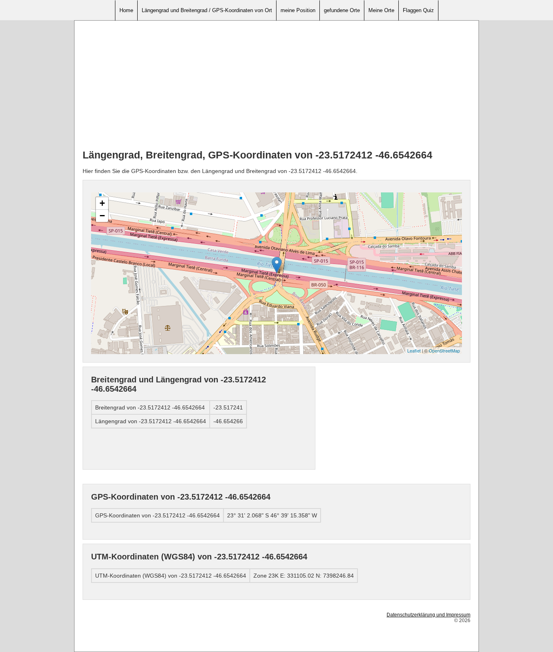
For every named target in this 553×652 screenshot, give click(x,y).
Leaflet (414, 350)
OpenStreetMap (444, 350)
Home (126, 10)
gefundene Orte (342, 10)
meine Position (298, 10)
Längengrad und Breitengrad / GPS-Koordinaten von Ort (207, 10)
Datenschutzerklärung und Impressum (428, 615)
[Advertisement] (276, 85)
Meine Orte (381, 10)
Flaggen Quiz (418, 10)
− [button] (102, 216)
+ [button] (102, 203)
